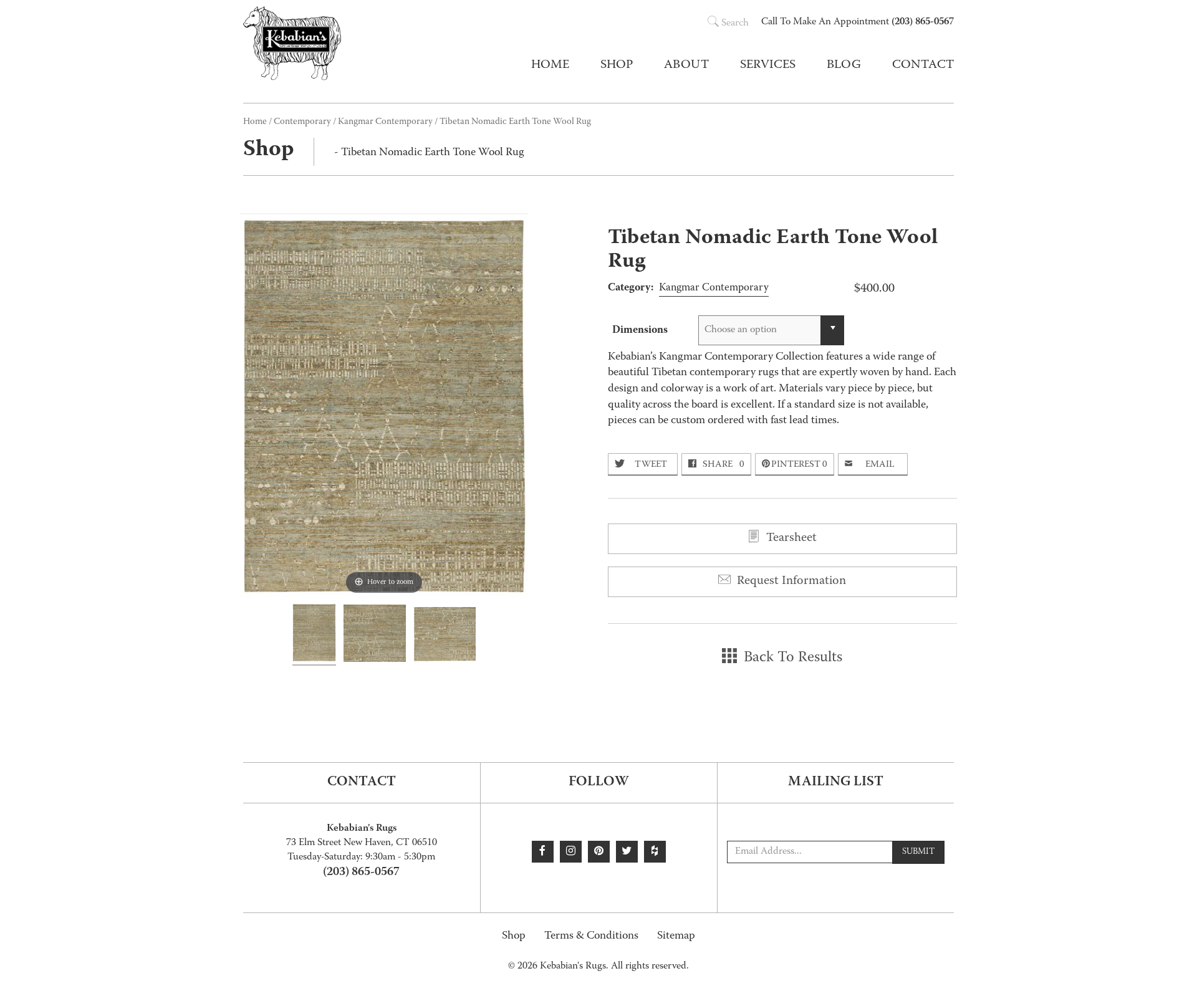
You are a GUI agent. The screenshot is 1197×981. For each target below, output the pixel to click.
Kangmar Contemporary (385, 122)
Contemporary (302, 122)
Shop (514, 936)
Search (735, 23)
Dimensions (640, 330)
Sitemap (676, 936)
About (686, 65)
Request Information (790, 581)
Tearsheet (790, 538)
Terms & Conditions (591, 936)
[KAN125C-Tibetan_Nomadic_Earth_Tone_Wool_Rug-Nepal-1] (314, 634)
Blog (844, 65)
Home (550, 65)
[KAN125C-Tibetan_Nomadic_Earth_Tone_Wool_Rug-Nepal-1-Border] (444, 636)
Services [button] (768, 65)
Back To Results (791, 658)
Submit (918, 852)
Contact (923, 65)
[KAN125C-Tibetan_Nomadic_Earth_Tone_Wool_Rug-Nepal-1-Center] (375, 635)
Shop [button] (616, 65)
